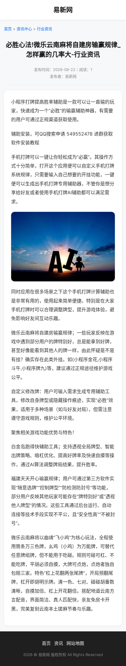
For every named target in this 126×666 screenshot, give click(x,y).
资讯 (58, 643)
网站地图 (75, 643)
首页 (8, 28)
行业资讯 (44, 28)
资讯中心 (24, 28)
